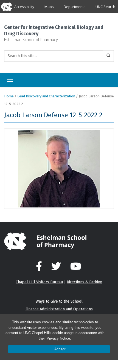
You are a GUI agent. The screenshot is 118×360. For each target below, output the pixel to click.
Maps (49, 6)
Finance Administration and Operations (59, 309)
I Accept (59, 349)
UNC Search (105, 6)
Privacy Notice (58, 338)
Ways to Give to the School (59, 301)
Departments (75, 6)
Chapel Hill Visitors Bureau (39, 282)
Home (9, 96)
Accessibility (24, 6)
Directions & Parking (84, 282)
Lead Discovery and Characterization (46, 96)
